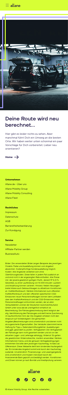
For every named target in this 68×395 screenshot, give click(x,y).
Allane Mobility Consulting (18, 193)
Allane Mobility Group (16, 188)
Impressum (11, 212)
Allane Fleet (11, 198)
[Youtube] (34, 380)
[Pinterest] (50, 380)
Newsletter (11, 244)
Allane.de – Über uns (15, 184)
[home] (37, 5)
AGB (7, 221)
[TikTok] (26, 380)
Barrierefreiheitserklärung (18, 226)
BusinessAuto (12, 254)
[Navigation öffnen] (7, 5)
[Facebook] (42, 380)
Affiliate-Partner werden (17, 249)
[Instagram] (18, 380)
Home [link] (9, 157)
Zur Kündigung (13, 230)
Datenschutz (11, 216)
